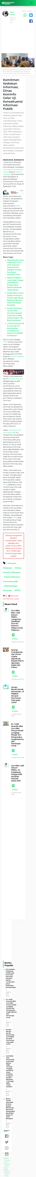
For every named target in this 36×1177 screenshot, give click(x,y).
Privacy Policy (6, 1174)
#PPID (17, 590)
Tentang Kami (7, 1161)
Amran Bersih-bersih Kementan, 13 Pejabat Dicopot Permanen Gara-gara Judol (17, 695)
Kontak (6, 1170)
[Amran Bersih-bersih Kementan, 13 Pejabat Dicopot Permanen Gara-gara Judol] (6, 687)
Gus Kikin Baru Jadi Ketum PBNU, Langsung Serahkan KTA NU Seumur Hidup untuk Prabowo (17, 620)
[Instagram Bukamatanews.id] (6, 1148)
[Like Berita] (4, 596)
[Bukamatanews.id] (8, 3)
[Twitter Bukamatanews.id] (7, 1142)
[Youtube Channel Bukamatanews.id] (6, 1154)
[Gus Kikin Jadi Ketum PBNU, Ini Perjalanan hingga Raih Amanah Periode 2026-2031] (6, 765)
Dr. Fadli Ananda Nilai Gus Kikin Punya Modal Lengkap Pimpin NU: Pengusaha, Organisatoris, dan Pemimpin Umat (17, 735)
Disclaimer (7, 1172)
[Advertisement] (18, 39)
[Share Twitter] (31, 15)
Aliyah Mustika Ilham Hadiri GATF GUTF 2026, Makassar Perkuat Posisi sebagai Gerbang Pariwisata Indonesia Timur (15, 267)
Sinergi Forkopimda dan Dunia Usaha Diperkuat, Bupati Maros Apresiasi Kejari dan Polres (17, 658)
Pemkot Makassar (17, 356)
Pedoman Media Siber (7, 1166)
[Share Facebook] (31, 21)
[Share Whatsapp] (25, 15)
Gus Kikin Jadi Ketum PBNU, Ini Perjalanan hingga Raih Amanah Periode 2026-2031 (17, 773)
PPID (17, 206)
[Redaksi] (13, 634)
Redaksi (15, 639)
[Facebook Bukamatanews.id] (6, 1136)
